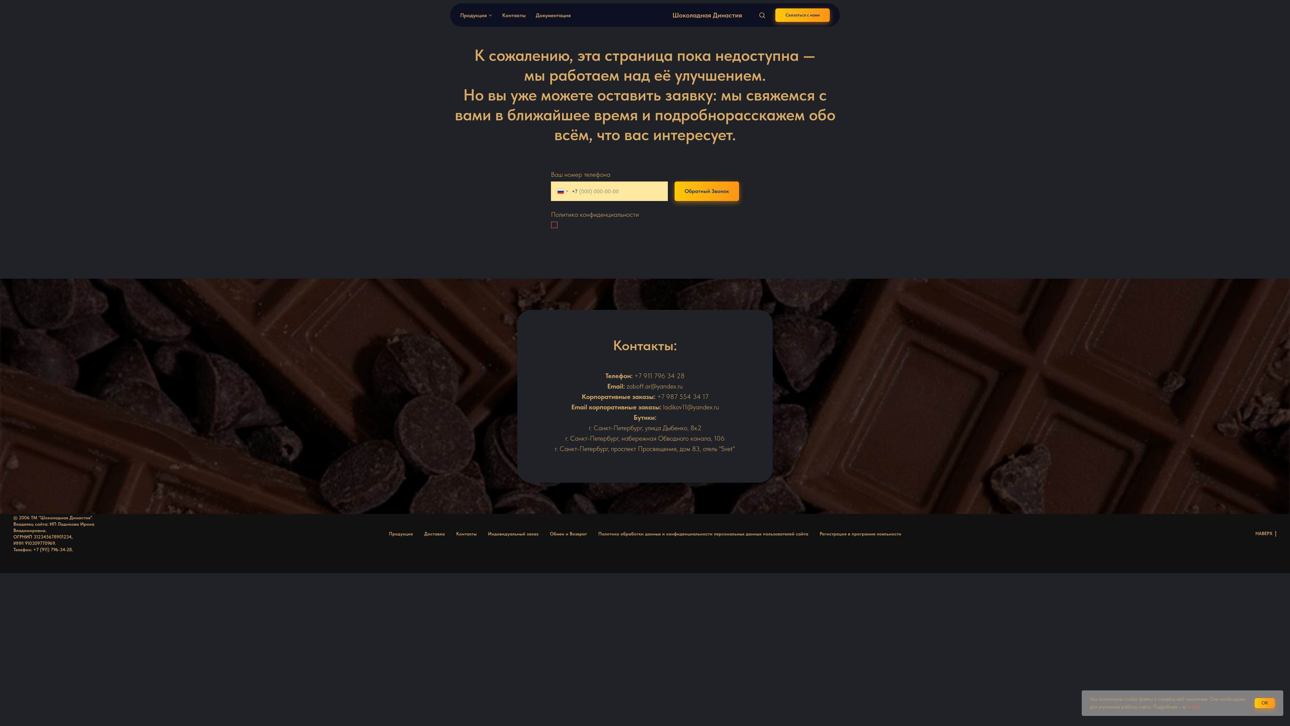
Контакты (514, 15)
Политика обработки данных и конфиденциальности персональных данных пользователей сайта (703, 533)
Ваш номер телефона (580, 174)
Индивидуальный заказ (513, 533)
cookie (1194, 707)
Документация (553, 15)
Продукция (473, 15)
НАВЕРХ (1264, 533)
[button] (762, 15)
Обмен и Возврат (568, 533)
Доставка (434, 533)
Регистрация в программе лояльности (860, 533)
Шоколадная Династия (707, 15)
